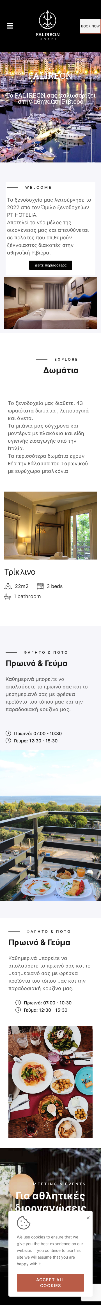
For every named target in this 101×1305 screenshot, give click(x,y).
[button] (90, 26)
